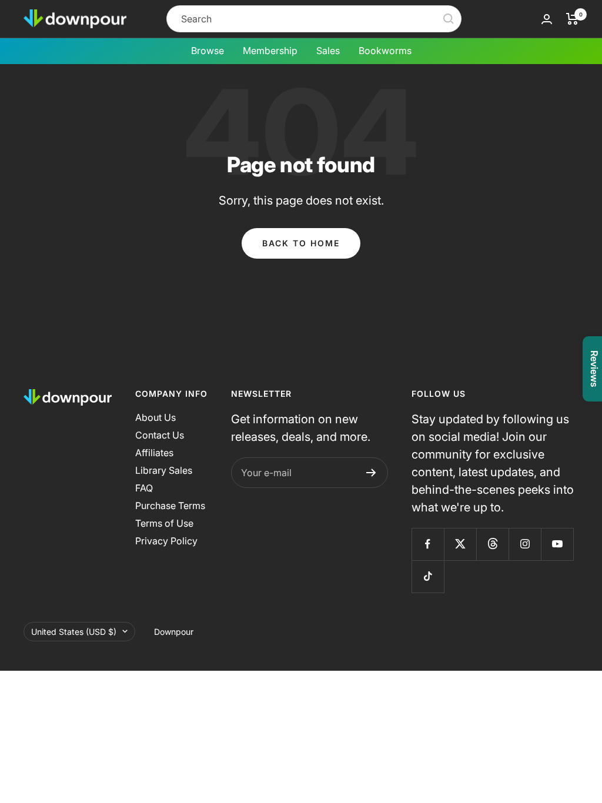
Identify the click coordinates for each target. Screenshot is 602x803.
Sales (328, 50)
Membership (270, 50)
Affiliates (154, 453)
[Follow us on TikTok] (428, 576)
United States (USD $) (73, 632)
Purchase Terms (170, 505)
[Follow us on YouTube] (557, 544)
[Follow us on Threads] (492, 544)
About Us (155, 417)
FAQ (144, 488)
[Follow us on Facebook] (428, 544)
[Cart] (572, 19)
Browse (207, 50)
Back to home (301, 243)
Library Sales (163, 470)
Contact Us (159, 435)
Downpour (173, 632)
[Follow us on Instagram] (525, 544)
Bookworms (385, 50)
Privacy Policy (166, 541)
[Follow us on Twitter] (460, 544)
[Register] (371, 473)
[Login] (546, 19)
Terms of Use (164, 523)
